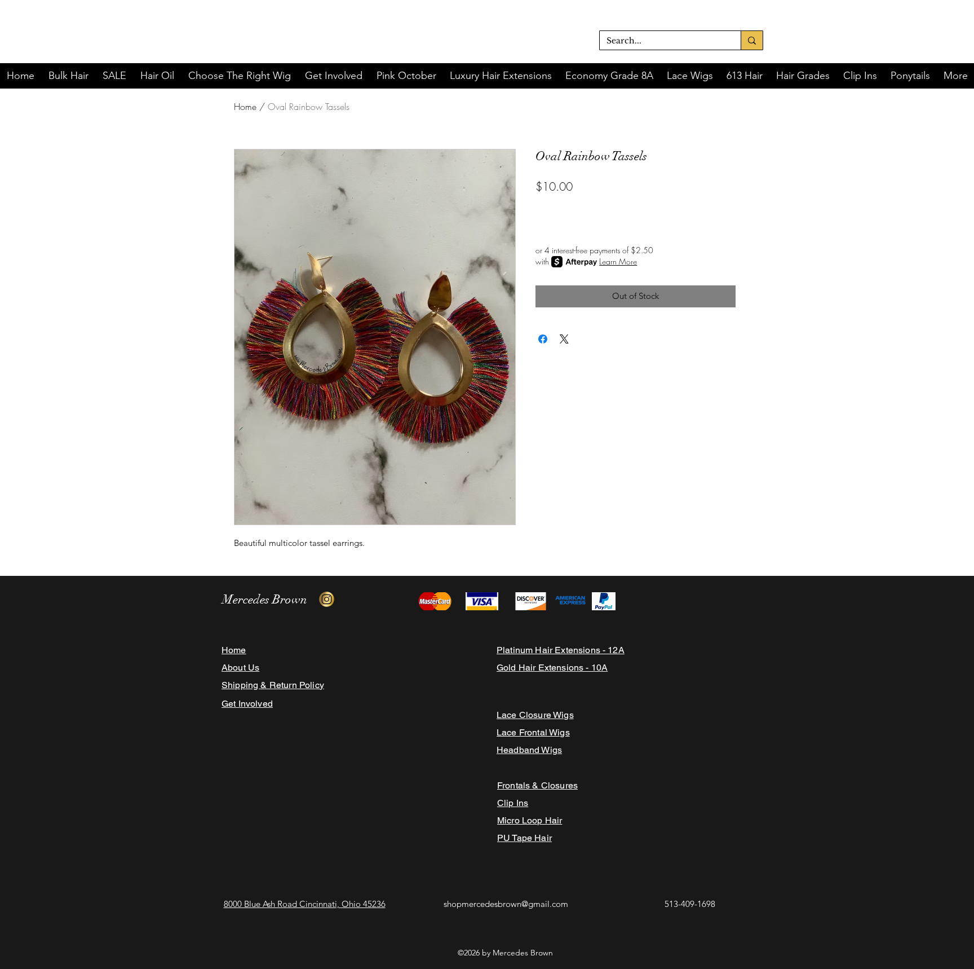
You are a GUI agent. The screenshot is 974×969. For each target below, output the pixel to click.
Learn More (618, 261)
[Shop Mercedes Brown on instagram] (326, 599)
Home (245, 106)
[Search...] (752, 40)
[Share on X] (564, 339)
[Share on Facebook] (543, 339)
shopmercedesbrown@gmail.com (506, 903)
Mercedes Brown (264, 599)
